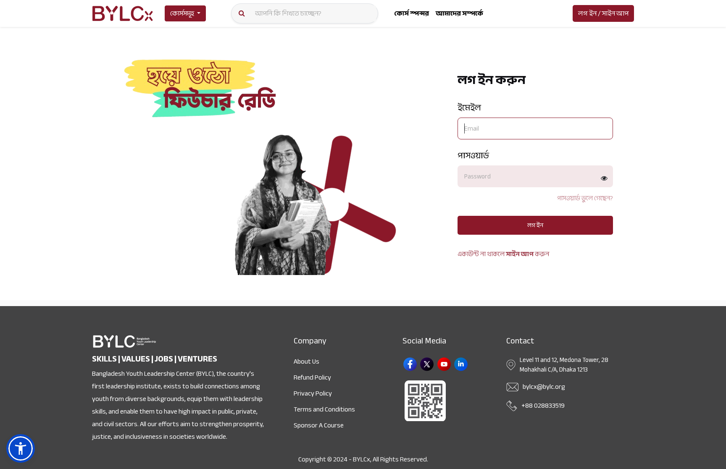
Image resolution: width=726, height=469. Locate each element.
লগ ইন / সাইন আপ (603, 13)
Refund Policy (312, 377)
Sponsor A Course (319, 425)
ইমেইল (469, 107)
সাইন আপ (520, 254)
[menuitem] (411, 13)
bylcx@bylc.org (544, 386)
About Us (306, 361)
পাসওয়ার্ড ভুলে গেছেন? (585, 198)
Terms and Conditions (324, 409)
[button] (20, 448)
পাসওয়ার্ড (473, 155)
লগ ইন (535, 225)
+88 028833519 (543, 405)
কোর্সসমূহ (182, 13)
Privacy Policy (313, 393)
